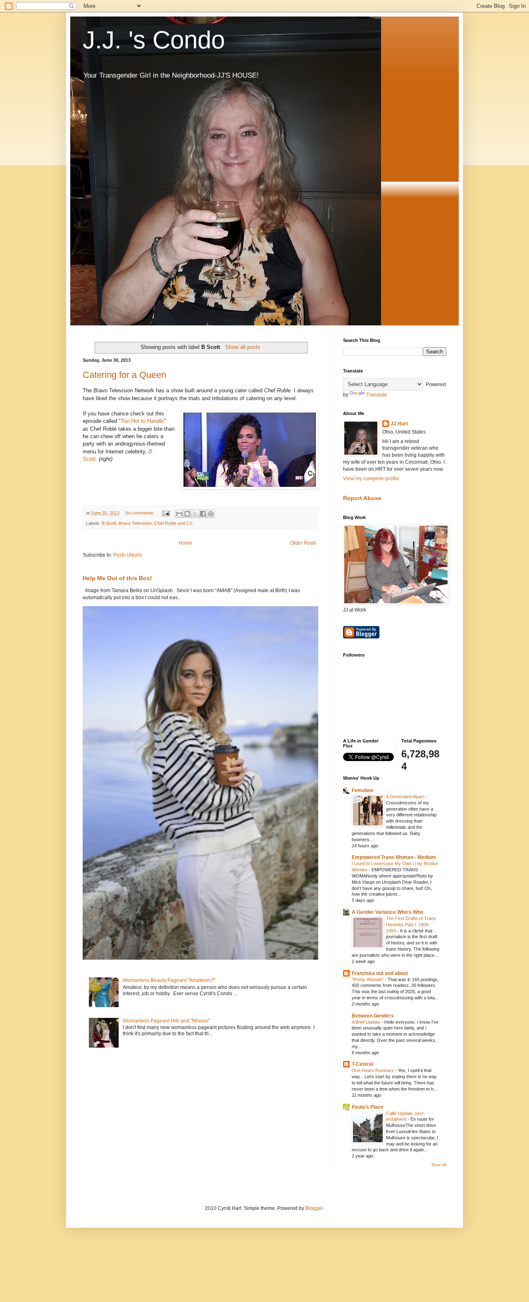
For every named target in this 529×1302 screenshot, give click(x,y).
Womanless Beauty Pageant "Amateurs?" (169, 980)
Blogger (314, 1208)
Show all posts (242, 347)
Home (185, 543)
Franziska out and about (380, 973)
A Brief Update (366, 1022)
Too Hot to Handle (142, 421)
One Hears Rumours (373, 1070)
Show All (438, 1165)
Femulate (363, 790)
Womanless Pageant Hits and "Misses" (166, 1021)
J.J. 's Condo (154, 40)
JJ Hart (399, 424)
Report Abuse (362, 498)
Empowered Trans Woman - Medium (394, 857)
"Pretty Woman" (368, 979)
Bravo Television (135, 523)
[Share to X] (195, 514)
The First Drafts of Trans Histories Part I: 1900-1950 (411, 924)
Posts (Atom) (127, 555)
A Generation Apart (405, 796)
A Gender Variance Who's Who (387, 912)
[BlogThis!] (187, 514)
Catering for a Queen (124, 375)
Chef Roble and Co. (173, 523)
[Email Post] (165, 512)
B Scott (109, 523)
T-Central (362, 1064)
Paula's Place (368, 1107)
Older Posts (303, 543)
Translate (376, 395)
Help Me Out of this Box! (117, 578)
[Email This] (179, 514)
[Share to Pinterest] (211, 514)
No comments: (140, 512)
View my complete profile (371, 478)
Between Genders (373, 1016)
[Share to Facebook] (203, 514)
